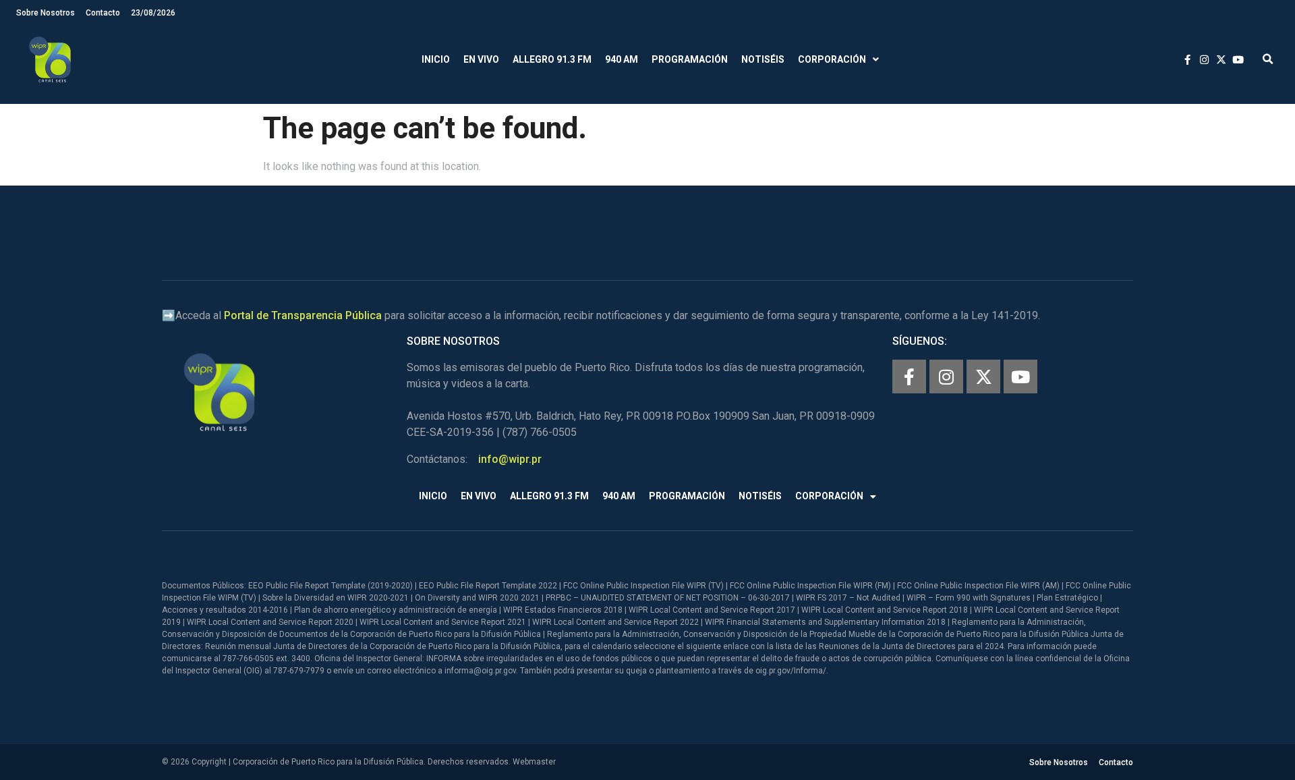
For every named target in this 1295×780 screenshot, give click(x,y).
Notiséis (762, 59)
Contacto (103, 13)
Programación (690, 59)
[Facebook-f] (909, 376)
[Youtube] (1020, 376)
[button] (1268, 60)
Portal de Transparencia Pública (303, 315)
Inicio (436, 59)
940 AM (621, 59)
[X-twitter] (983, 376)
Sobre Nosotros (45, 13)
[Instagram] (946, 376)
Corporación (832, 59)
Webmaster (534, 762)
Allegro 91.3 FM (552, 59)
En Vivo (481, 59)
